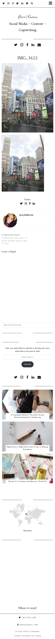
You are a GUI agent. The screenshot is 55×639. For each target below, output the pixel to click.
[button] (51, 3)
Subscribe (27, 364)
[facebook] (13, 4)
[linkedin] (32, 45)
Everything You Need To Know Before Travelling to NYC (14, 239)
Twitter (28, 618)
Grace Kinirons (27, 16)
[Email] (39, 45)
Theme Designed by (27, 636)
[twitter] (4, 4)
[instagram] (8, 4)
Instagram (28, 625)
